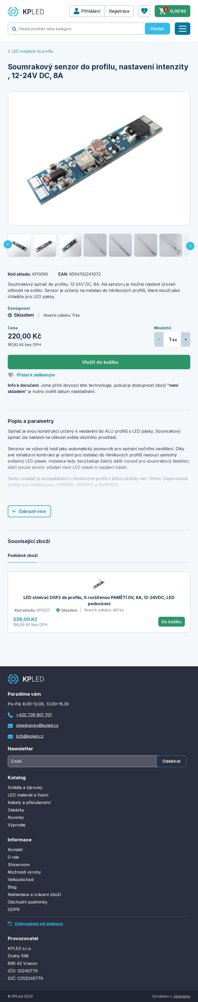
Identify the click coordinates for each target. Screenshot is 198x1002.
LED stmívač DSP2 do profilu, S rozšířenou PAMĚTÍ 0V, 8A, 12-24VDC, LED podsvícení (99, 600)
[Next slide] (191, 245)
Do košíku (172, 621)
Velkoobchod (21, 879)
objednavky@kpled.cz (37, 725)
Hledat (157, 28)
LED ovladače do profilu (32, 51)
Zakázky (16, 809)
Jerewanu (181, 996)
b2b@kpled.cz (30, 736)
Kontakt (15, 849)
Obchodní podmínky (27, 902)
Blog (12, 887)
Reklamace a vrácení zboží (34, 894)
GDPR (14, 909)
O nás (13, 857)
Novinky (16, 817)
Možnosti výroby (24, 872)
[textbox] (76, 28)
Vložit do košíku (100, 362)
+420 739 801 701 (34, 714)
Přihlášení (90, 11)
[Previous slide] (7, 245)
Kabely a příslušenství (29, 802)
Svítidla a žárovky (25, 787)
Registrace (119, 11)
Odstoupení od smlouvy (38, 923)
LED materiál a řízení (28, 795)
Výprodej (16, 824)
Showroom (19, 864)
